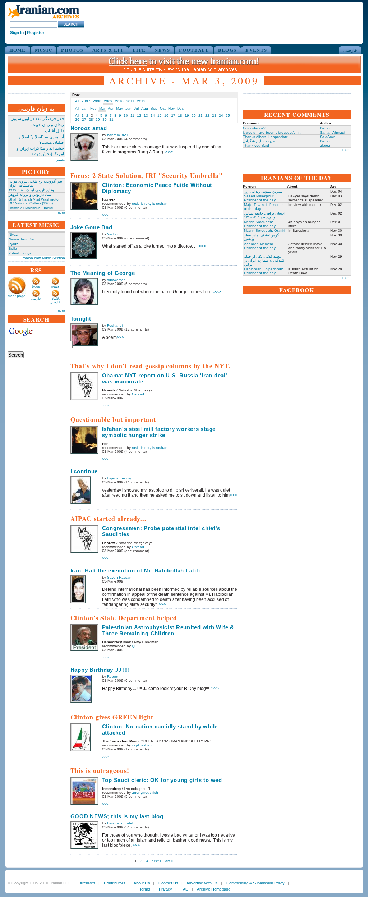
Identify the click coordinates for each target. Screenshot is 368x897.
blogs (36, 286)
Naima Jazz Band (23, 239)
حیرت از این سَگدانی (259, 141)
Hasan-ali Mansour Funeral (31, 208)
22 (207, 116)
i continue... (86, 471)
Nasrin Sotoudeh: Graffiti (264, 231)
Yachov (113, 234)
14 (153, 116)
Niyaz (13, 234)
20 (194, 116)
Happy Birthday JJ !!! (99, 670)
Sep (154, 108)
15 (159, 116)
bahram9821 (117, 135)
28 (91, 119)
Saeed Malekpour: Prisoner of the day (260, 198)
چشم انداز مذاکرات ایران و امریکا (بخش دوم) (40, 151)
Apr (111, 108)
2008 (97, 101)
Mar (102, 108)
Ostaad (138, 394)
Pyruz (13, 244)
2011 (130, 101)
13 (146, 116)
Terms (144, 889)
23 (214, 116)
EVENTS (256, 49)
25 (228, 116)
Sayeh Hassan (119, 577)
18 (180, 116)
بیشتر (60, 159)
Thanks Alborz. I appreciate (265, 137)
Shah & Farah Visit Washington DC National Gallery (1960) (35, 201)
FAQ (185, 889)
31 (111, 119)
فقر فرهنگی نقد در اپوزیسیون (37, 118)
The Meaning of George (102, 273)
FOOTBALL (194, 49)
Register (36, 32)
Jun (128, 108)
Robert (112, 676)
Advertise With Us (202, 883)
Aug (144, 108)
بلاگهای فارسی (55, 300)
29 (98, 119)
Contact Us (168, 883)
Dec (180, 108)
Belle (13, 248)
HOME (17, 49)
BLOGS (227, 49)
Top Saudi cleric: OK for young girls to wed (162, 780)
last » (169, 861)
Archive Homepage (213, 889)
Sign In (17, 32)
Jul (136, 108)
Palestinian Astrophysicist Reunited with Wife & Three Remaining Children (168, 630)
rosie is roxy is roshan (149, 204)
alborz (325, 145)
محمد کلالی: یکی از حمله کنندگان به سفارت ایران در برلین (264, 260)
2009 (108, 101)
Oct (163, 108)
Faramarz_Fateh (120, 823)
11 (132, 116)
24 (221, 116)
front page (17, 296)
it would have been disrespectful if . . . (274, 132)
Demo (325, 128)
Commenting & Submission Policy (255, 883)
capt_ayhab (142, 745)
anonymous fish (145, 793)
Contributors (114, 883)
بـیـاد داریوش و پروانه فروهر (30, 195)
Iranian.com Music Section (43, 258)
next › (156, 861)
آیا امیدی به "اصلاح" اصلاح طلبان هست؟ (41, 139)
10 (126, 116)
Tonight (80, 319)
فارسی (350, 49)
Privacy (165, 889)
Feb (93, 108)
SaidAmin (328, 137)
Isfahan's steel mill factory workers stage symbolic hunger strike (159, 432)
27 (84, 119)
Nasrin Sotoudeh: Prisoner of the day (260, 224)
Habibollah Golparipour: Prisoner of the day (263, 271)
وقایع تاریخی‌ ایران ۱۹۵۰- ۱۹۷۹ (31, 190)
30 (104, 119)
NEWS (162, 49)
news (55, 286)
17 (173, 116)
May (119, 108)
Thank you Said (256, 145)
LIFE (139, 49)
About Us (142, 883)
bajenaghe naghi (121, 478)
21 (200, 116)
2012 (141, 101)
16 (166, 116)
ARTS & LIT (108, 49)
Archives (87, 883)
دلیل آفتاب (54, 130)
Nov (171, 108)
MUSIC (43, 49)
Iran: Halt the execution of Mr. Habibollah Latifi (135, 570)
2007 (86, 101)
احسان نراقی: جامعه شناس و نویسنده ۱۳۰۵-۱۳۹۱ (264, 215)
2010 (119, 101)
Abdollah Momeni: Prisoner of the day (260, 246)
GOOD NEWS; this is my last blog (117, 816)
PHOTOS (72, 49)
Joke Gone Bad (91, 227)
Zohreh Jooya (20, 253)
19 (187, 116)
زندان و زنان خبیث (47, 124)
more (61, 213)
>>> (169, 152)
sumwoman (116, 280)
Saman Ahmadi (332, 132)
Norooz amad (88, 128)
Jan (85, 108)
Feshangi (115, 325)
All (77, 101)
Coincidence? (254, 128)
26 (77, 119)
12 (139, 116)
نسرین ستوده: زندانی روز (263, 191)
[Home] (43, 19)
